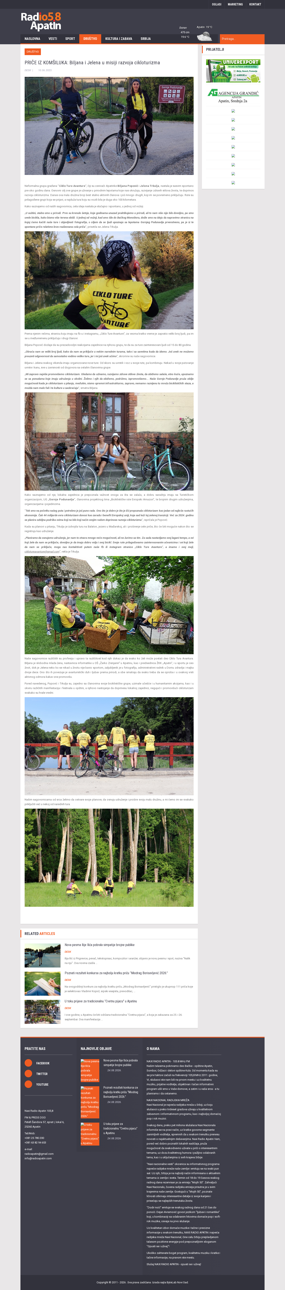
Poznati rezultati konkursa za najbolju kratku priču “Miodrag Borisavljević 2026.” (116, 973)
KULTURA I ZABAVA (118, 39)
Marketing (235, 4)
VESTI (53, 39)
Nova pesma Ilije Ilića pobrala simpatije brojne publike (100, 945)
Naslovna (32, 39)
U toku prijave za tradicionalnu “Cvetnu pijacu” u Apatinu (101, 1001)
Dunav (183, 27)
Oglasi (216, 4)
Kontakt (255, 4)
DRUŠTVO (90, 39)
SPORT (70, 39)
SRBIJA (146, 39)
